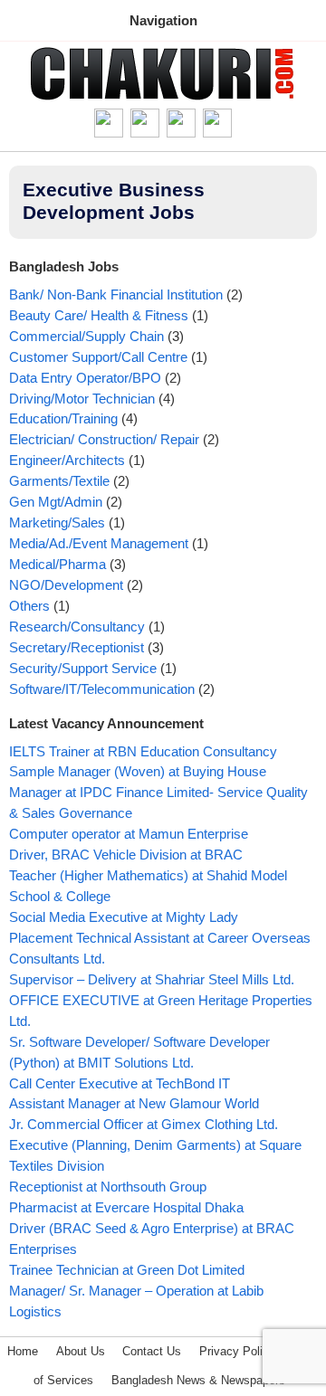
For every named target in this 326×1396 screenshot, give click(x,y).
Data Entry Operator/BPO (85, 377)
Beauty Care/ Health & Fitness (98, 315)
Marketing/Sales (57, 522)
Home (22, 1351)
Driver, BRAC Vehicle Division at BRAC (126, 854)
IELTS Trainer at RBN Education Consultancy (143, 751)
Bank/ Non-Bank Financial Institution (116, 294)
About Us (80, 1351)
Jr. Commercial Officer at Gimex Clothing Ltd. (143, 1124)
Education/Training (63, 418)
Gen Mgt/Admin (55, 501)
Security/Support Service (83, 668)
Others (29, 605)
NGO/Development (66, 585)
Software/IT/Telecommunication (102, 689)
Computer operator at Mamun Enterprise (128, 833)
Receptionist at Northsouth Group (107, 1186)
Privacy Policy (237, 1351)
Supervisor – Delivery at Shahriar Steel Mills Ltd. (151, 979)
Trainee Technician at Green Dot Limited (126, 1269)
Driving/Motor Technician (82, 398)
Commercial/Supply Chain (86, 336)
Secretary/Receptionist (76, 647)
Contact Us (151, 1351)
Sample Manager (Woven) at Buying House (137, 771)
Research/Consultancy (77, 626)
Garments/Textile (59, 481)
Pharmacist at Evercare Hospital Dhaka (126, 1207)
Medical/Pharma (57, 564)
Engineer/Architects (67, 460)
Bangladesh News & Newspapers (198, 1380)
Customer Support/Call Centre (98, 357)
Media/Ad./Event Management (98, 543)
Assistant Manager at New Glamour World (134, 1103)
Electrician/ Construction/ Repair (104, 439)
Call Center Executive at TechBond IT (119, 1083)
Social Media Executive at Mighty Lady (123, 917)
